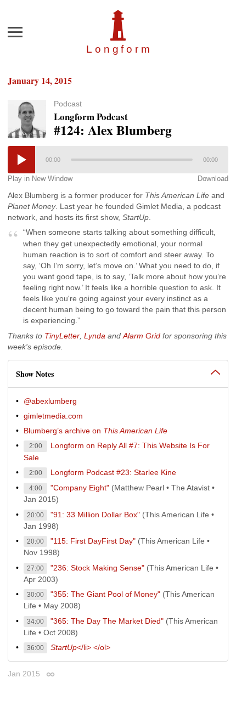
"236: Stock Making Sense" (97, 567)
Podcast (68, 104)
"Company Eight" (79, 487)
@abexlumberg (50, 401)
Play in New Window (40, 178)
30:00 (35, 594)
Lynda (94, 335)
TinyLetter (62, 335)
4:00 (35, 488)
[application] (118, 159)
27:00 (35, 568)
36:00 (35, 648)
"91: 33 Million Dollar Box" (95, 514)
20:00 (35, 515)
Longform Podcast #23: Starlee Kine (113, 472)
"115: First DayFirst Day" (93, 540)
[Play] (21, 159)
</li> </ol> (80, 647)
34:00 (35, 621)
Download (213, 178)
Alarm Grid (141, 335)
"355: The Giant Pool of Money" (105, 594)
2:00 (35, 446)
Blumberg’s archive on (95, 430)
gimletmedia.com (53, 415)
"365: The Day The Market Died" (107, 621)
